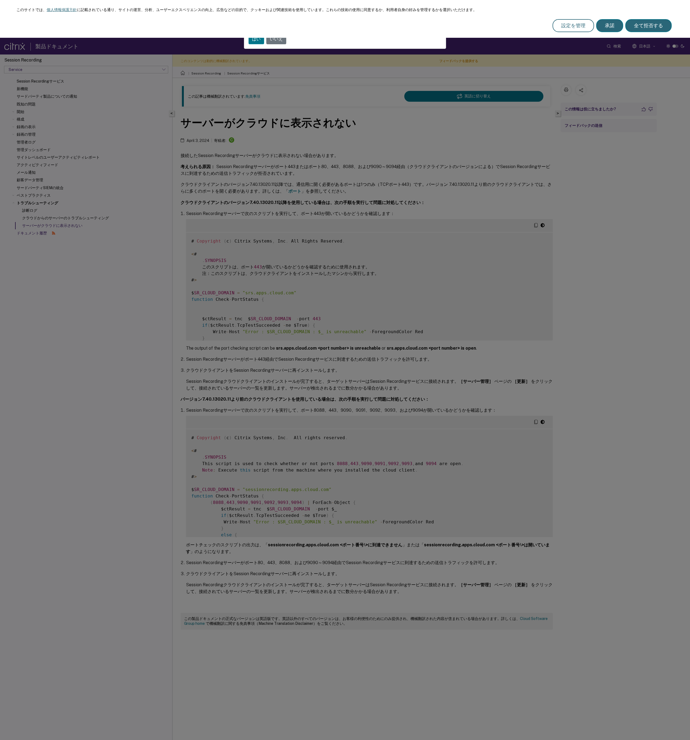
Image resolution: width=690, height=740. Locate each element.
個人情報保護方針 (62, 10)
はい (256, 39)
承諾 (610, 25)
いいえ (276, 39)
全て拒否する (648, 25)
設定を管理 (573, 25)
